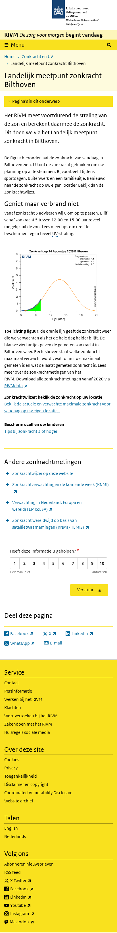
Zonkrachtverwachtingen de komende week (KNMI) (60, 488)
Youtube (33, 905)
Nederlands (15, 836)
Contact (11, 682)
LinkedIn (33, 897)
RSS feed (12, 872)
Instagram (35, 913)
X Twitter (33, 880)
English (11, 828)
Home (10, 56)
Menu (18, 45)
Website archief (18, 801)
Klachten (12, 707)
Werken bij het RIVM (23, 699)
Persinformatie (18, 691)
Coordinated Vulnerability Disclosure (38, 792)
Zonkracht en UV (37, 56)
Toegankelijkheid (20, 776)
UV (55, 233)
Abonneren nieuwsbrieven (29, 864)
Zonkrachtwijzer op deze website (42, 473)
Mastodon (34, 921)
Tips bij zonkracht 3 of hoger (30, 431)
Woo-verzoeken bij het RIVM (31, 715)
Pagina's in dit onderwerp (36, 101)
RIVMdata (16, 385)
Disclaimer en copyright (26, 784)
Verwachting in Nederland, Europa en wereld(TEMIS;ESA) (47, 506)
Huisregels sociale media (27, 732)
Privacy (11, 768)
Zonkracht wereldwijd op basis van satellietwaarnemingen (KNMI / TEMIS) (62, 524)
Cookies (11, 759)
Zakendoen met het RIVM (28, 724)
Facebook (34, 888)
